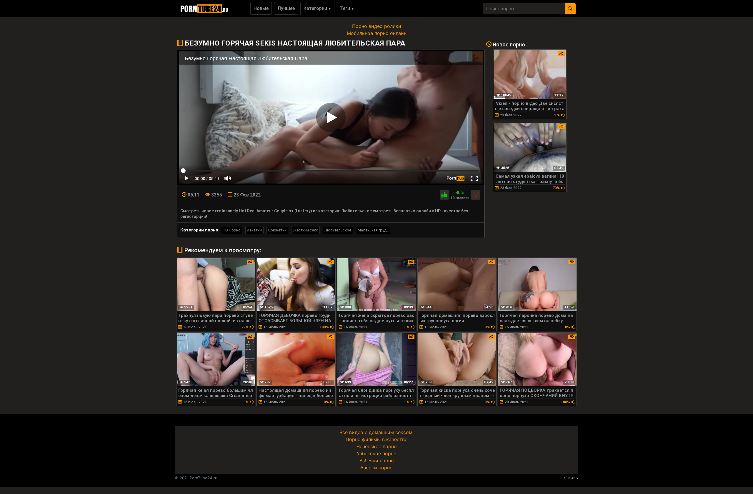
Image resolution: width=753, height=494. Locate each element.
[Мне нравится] (444, 195)
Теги (347, 8)
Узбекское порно (377, 453)
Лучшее (286, 8)
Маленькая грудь (373, 230)
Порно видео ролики (376, 26)
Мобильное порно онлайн (377, 33)
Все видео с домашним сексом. (376, 432)
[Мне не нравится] (475, 195)
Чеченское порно (376, 446)
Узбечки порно (376, 460)
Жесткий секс (305, 230)
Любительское (337, 230)
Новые (261, 8)
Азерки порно (376, 468)
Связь (571, 477)
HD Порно (232, 230)
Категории (317, 8)
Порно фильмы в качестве (376, 439)
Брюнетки (277, 230)
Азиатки (254, 230)
